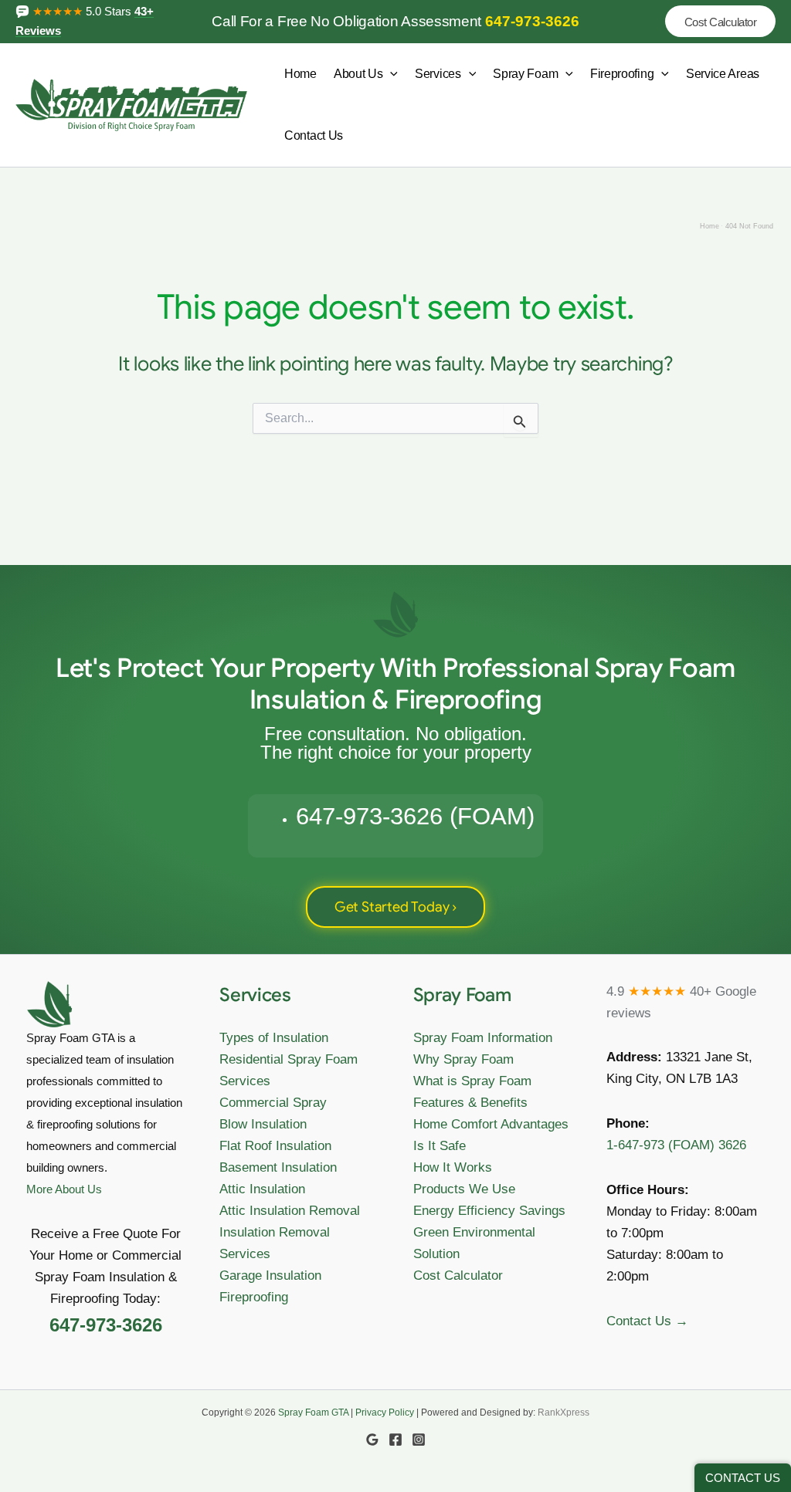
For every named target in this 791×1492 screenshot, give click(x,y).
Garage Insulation (270, 1275)
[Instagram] (419, 1439)
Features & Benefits (470, 1102)
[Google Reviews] (372, 1439)
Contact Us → (647, 1321)
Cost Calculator (458, 1275)
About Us (358, 73)
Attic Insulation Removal (289, 1210)
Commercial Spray (273, 1102)
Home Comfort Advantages (491, 1124)
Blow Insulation (263, 1124)
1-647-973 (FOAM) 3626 (676, 1145)
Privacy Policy (384, 1412)
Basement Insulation (278, 1167)
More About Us (64, 1189)
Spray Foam (525, 73)
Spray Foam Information (482, 1037)
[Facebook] (395, 1439)
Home (300, 73)
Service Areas (722, 73)
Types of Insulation (273, 1037)
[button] (720, 21)
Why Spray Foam (463, 1059)
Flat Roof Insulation (275, 1145)
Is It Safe (439, 1145)
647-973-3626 (532, 21)
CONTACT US (742, 1477)
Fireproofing (622, 73)
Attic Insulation (262, 1189)
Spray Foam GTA (313, 1412)
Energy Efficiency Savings (489, 1210)
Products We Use (464, 1189)
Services (438, 73)
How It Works (452, 1167)
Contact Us (313, 135)
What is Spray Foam (472, 1081)
